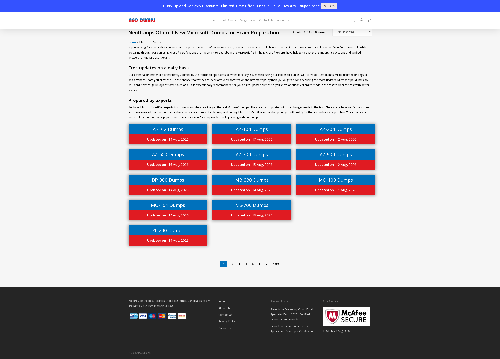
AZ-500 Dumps (168, 154)
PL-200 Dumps (168, 230)
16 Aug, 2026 (168, 164)
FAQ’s (222, 301)
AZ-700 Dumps (252, 154)
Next (276, 264)
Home (132, 42)
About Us (224, 308)
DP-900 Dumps (168, 180)
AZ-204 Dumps (336, 129)
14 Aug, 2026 (168, 139)
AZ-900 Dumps (336, 154)
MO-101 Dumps (168, 205)
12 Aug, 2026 (335, 139)
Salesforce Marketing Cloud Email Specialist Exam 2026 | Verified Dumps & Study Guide (292, 314)
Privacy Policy (227, 321)
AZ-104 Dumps (252, 129)
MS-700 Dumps (251, 205)
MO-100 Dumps (336, 180)
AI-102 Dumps (168, 129)
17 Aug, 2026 (251, 139)
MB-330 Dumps (252, 180)
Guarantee (225, 328)
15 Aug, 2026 (251, 164)
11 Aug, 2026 (335, 190)
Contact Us (225, 315)
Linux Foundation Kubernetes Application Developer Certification (292, 328)
